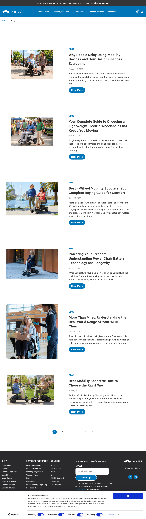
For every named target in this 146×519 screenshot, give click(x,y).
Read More (77, 90)
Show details (111, 515)
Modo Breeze (7, 478)
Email (78, 465)
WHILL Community (58, 478)
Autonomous (56, 468)
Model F (5, 475)
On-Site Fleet (56, 485)
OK (128, 496)
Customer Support (33, 465)
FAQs (28, 478)
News (53, 472)
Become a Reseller (33, 488)
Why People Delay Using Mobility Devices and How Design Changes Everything (95, 59)
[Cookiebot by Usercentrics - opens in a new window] (13, 514)
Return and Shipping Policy (36, 485)
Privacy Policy (81, 489)
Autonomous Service (95, 12)
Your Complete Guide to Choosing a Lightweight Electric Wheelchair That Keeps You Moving (98, 125)
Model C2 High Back (10, 472)
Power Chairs (43, 12)
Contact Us (131, 468)
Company (111, 12)
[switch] (61, 514)
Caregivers (55, 481)
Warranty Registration (34, 472)
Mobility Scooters (61, 12)
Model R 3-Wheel (8, 485)
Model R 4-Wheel (8, 488)
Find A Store (79, 12)
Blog (72, 49)
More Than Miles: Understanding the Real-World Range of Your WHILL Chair (97, 321)
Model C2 (5, 468)
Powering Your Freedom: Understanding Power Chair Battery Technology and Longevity (97, 258)
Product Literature (33, 468)
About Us (54, 465)
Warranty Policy (32, 475)
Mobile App (30, 481)
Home (4, 20)
